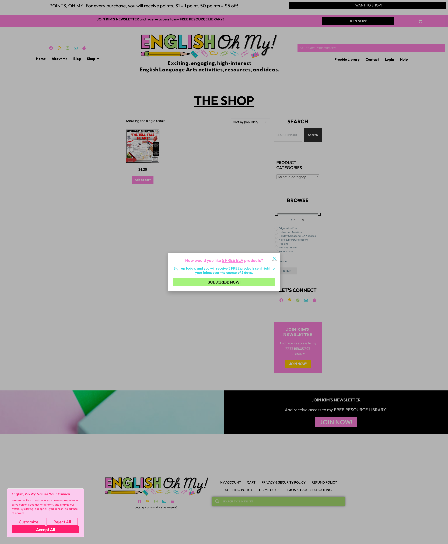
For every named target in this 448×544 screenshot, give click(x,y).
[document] (224, 272)
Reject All (62, 521)
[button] (274, 258)
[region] (45, 512)
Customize (28, 521)
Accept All (45, 529)
